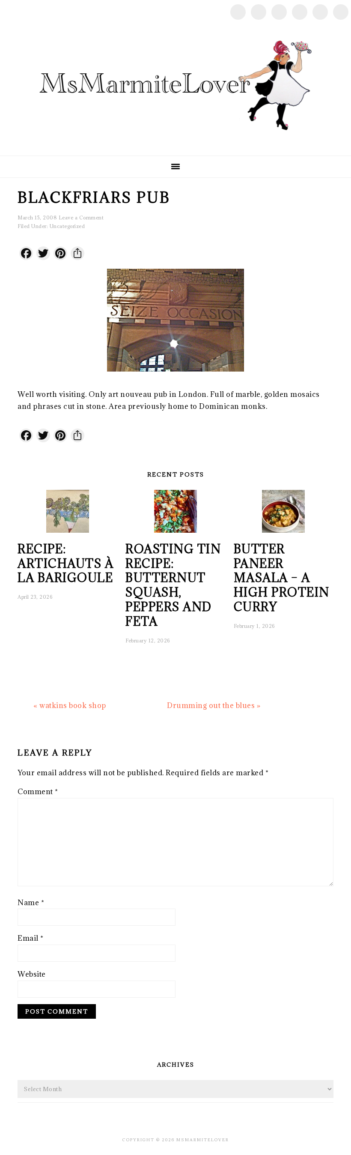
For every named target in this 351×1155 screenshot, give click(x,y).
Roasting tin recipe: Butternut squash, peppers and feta (173, 585)
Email (31, 938)
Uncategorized (67, 226)
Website (32, 974)
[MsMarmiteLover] (175, 141)
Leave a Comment (81, 217)
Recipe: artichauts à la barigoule (65, 563)
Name (31, 902)
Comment (38, 791)
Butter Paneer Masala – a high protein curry (282, 578)
